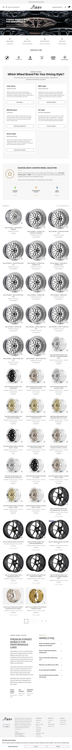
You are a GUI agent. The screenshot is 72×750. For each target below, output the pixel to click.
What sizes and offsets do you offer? (49, 664)
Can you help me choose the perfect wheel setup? (48, 676)
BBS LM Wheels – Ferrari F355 (35, 295)
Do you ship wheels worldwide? (47, 670)
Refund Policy (51, 726)
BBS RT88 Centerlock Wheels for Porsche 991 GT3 (36, 417)
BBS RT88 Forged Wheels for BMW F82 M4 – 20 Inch (13, 506)
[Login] (65, 7)
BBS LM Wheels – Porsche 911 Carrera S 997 (36, 264)
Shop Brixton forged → (20, 150)
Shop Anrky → (20, 102)
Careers (38, 722)
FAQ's (49, 722)
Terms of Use (63, 722)
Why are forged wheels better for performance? (47, 651)
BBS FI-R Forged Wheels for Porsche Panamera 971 (36, 542)
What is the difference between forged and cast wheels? (47, 644)
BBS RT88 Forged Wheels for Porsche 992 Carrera (13, 417)
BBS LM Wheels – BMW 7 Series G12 (58, 326)
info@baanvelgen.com (20, 733)
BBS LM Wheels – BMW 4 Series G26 (36, 358)
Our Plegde (38, 727)
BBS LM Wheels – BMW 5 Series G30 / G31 (13, 359)
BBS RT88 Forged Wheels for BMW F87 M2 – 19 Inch (36, 506)
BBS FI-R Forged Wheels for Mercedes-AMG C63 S (13, 575)
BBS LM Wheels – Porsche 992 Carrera (13, 228)
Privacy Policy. (65, 742)
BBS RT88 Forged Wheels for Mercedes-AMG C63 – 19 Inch (58, 417)
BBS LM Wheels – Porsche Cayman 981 (59, 232)
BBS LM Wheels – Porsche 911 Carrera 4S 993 (58, 264)
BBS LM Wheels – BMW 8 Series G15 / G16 (36, 327)
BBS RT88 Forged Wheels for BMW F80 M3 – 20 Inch (59, 476)
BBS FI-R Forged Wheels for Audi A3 (13, 541)
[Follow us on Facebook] (3, 727)
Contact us (50, 720)
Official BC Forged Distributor (40, 734)
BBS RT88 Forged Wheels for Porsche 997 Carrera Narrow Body (59, 356)
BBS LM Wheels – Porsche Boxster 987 (13, 264)
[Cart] (68, 7)
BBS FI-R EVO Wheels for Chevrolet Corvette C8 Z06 (36, 607)
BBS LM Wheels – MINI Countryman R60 (13, 295)
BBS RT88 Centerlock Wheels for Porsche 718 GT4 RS (36, 387)
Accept (35, 746)
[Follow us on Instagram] (5, 727)
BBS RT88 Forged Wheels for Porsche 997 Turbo (36, 447)
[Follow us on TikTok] (9, 727)
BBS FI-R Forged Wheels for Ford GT (59, 542)
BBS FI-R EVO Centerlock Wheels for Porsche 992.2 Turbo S (13, 607)
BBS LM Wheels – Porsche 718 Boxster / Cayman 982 (35, 232)
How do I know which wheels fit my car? (48, 658)
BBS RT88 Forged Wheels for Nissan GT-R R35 (58, 387)
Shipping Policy (51, 724)
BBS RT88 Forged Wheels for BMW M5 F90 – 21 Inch (13, 447)
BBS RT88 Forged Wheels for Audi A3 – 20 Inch (36, 476)
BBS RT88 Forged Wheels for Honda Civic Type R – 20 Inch (58, 447)
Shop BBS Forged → (52, 102)
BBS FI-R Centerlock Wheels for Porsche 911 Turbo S (36, 575)
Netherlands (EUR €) (57, 7)
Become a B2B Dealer (39, 725)
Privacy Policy (63, 720)
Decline (58, 746)
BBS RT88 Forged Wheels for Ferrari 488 (13, 387)
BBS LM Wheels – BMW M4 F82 (59, 295)
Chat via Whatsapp (19, 734)
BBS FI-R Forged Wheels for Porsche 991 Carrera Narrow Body (59, 576)
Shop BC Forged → (52, 126)
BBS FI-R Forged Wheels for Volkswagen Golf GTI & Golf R (59, 509)
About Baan (38, 720)
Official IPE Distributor (38, 730)
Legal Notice (63, 724)
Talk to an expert (62, 43)
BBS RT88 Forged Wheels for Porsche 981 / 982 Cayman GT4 (13, 476)
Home (4, 13)
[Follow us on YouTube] (7, 727)
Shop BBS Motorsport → (20, 126)
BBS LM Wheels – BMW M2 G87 (13, 326)
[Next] (46, 621)
